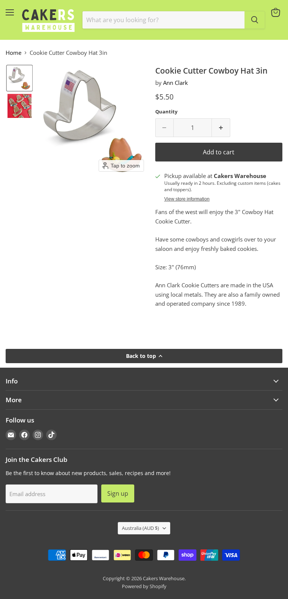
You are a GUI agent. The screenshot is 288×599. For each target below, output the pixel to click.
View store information (187, 199)
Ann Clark (175, 82)
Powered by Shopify (144, 586)
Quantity (166, 112)
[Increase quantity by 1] (221, 127)
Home (13, 53)
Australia (140, 528)
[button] (19, 78)
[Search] (254, 20)
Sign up (117, 493)
